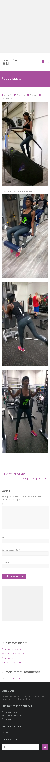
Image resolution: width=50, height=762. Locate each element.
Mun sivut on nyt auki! (13, 474)
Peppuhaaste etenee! (12, 649)
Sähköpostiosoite (11, 550)
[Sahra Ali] (14, 59)
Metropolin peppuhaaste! (35, 478)
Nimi (4, 537)
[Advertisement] (25, 26)
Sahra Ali (8, 95)
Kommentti (7, 504)
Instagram (6, 732)
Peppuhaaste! (8, 658)
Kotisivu (5, 562)
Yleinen (33, 95)
